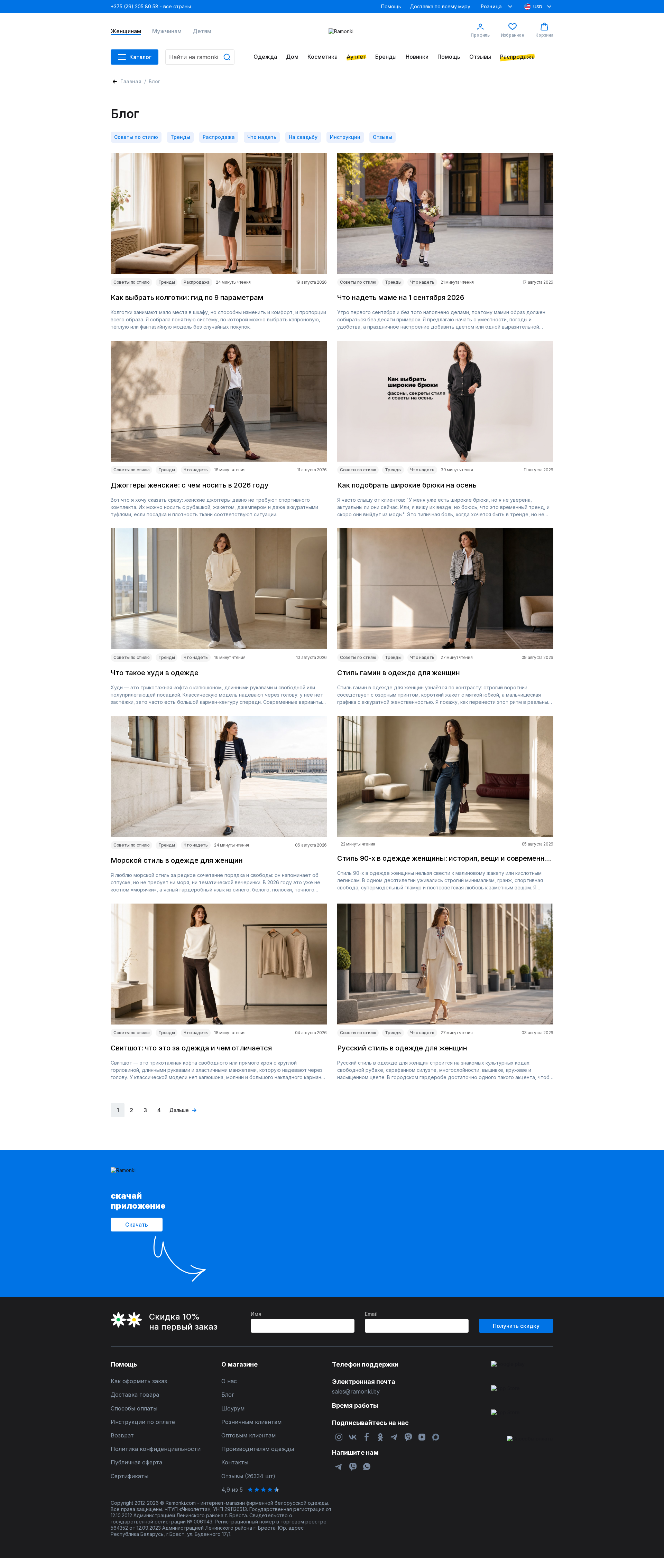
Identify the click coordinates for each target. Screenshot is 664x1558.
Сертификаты (129, 1476)
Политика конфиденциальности (156, 1449)
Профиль (480, 35)
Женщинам (126, 31)
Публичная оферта (136, 1462)
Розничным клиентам (251, 1422)
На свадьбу (303, 137)
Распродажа (517, 57)
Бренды (386, 57)
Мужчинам (167, 31)
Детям (202, 31)
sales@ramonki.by (356, 1391)
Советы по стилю (136, 137)
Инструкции (345, 137)
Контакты (234, 1462)
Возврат (122, 1435)
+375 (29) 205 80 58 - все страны (151, 6)
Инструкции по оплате (143, 1422)
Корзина (544, 35)
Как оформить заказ (139, 1381)
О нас (229, 1381)
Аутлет (356, 57)
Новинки (417, 57)
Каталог (140, 57)
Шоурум (233, 1408)
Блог (227, 1394)
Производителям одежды (257, 1449)
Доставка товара (135, 1394)
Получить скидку (516, 1325)
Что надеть (261, 137)
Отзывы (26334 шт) (248, 1476)
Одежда (265, 57)
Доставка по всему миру (440, 6)
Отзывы (480, 57)
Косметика (322, 57)
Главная (130, 81)
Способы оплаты (134, 1408)
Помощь (391, 6)
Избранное (512, 35)
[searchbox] (199, 57)
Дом (292, 57)
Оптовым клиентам (248, 1435)
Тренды (180, 137)
